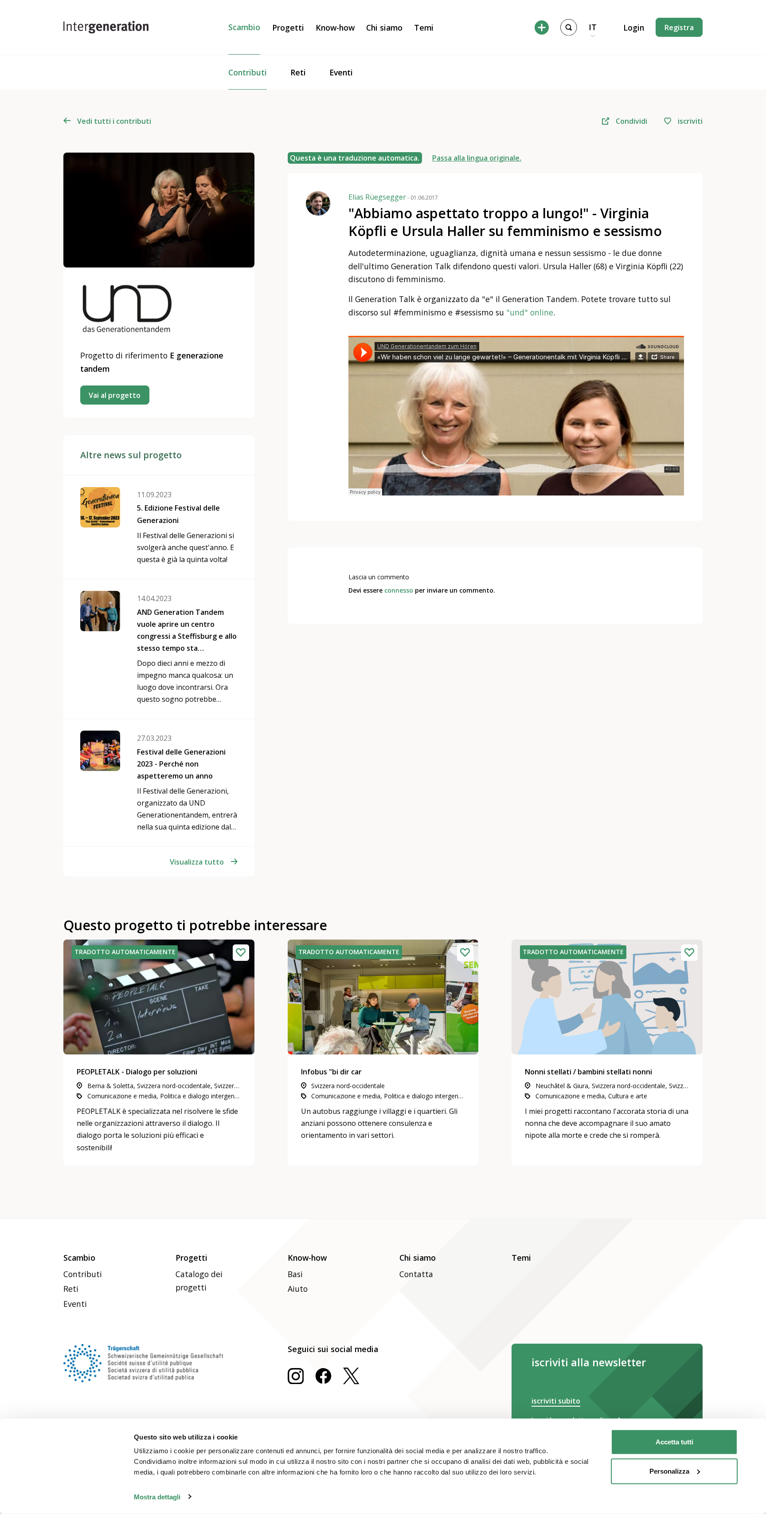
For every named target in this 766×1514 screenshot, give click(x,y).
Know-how (335, 27)
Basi (295, 1274)
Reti (298, 72)
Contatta (416, 1274)
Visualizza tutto (197, 862)
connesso (398, 590)
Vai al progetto (115, 395)
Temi (424, 27)
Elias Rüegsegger (393, 197)
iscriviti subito (556, 1401)
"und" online (529, 312)
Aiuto (298, 1288)
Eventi (341, 72)
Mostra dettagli (157, 1496)
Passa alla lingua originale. (476, 158)
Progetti (288, 27)
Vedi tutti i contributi (114, 121)
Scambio (244, 27)
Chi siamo (384, 27)
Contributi (247, 72)
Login (633, 27)
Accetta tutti (674, 1442)
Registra (679, 27)
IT (593, 27)
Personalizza (669, 1471)
